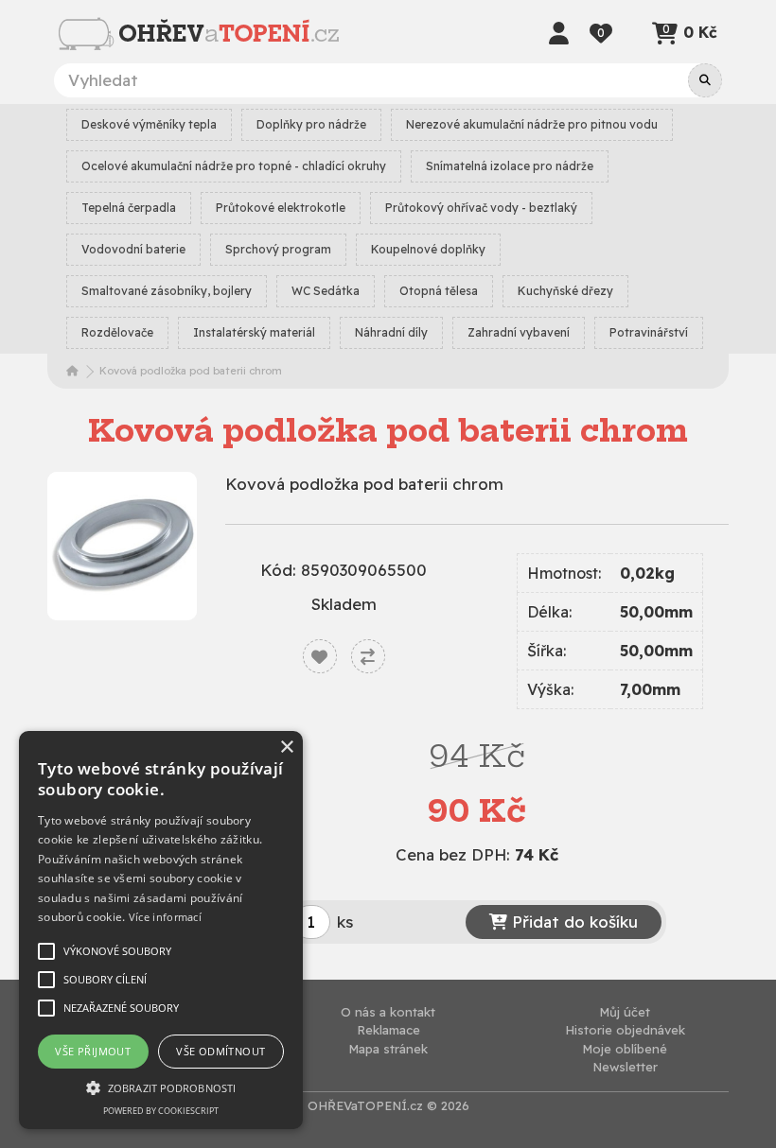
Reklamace (388, 1029)
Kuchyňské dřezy (565, 291)
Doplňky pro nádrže (311, 124)
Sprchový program (278, 249)
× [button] (286, 747)
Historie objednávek (625, 1029)
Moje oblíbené (624, 1048)
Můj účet (624, 1011)
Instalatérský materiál (254, 332)
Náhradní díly (391, 332)
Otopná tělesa (438, 291)
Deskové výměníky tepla (149, 124)
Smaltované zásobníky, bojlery (166, 291)
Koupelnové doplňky (428, 249)
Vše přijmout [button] (93, 1051)
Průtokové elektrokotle (280, 207)
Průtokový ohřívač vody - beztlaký (481, 207)
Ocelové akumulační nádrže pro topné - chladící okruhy (233, 166)
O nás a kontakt (388, 1011)
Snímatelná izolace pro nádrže (509, 166)
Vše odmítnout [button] (220, 1051)
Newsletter (625, 1066)
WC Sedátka (325, 291)
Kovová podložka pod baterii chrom (190, 370)
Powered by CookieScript (161, 1111)
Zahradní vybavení (518, 332)
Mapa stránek (388, 1048)
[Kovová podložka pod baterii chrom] (122, 546)
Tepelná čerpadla (128, 207)
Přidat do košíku (572, 921)
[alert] (161, 930)
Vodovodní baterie (133, 249)
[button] (161, 1087)
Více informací (165, 917)
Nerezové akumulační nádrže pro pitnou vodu (532, 124)
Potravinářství (648, 332)
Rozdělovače (117, 332)
